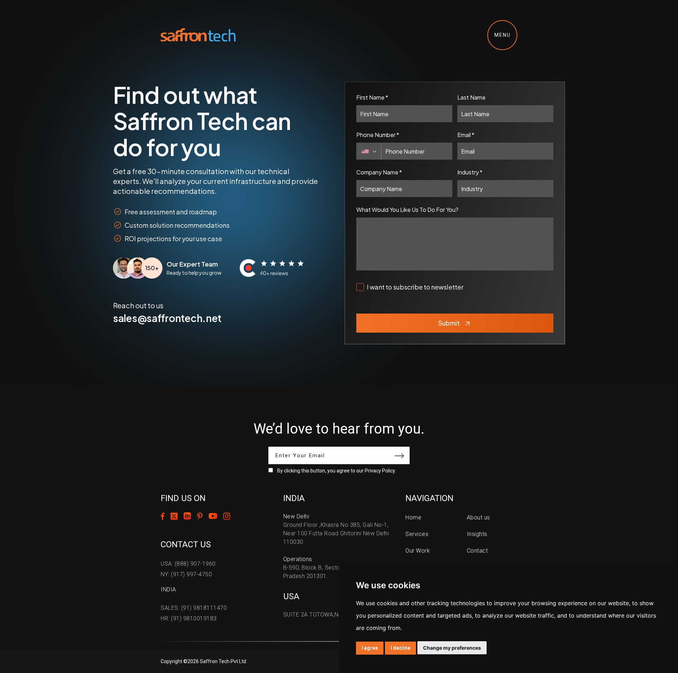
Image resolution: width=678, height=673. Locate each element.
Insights (477, 534)
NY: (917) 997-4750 (186, 574)
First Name (372, 97)
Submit (449, 323)
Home (413, 517)
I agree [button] (370, 648)
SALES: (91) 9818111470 (194, 607)
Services (416, 534)
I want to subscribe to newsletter (415, 287)
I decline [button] (400, 648)
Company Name (379, 172)
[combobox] (369, 151)
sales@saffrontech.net (167, 318)
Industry (469, 172)
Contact (477, 550)
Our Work (417, 550)
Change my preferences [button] (452, 648)
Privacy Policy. (380, 471)
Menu (502, 35)
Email (465, 134)
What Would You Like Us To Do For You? (407, 209)
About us (478, 517)
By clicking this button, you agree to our (336, 471)
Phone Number (377, 134)
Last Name (471, 97)
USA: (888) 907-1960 (188, 563)
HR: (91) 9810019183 (189, 618)
